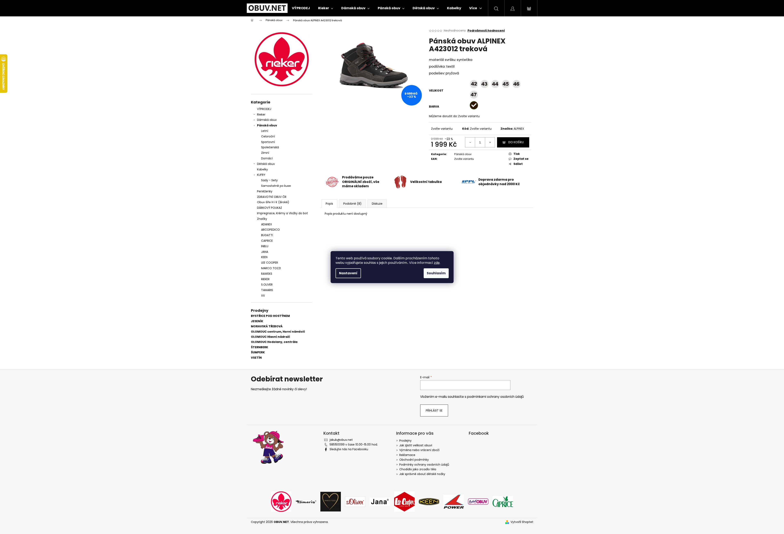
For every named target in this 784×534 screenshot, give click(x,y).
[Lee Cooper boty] (404, 501)
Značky (262, 219)
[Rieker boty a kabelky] (281, 501)
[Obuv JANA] (380, 501)
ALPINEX (519, 129)
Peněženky (264, 191)
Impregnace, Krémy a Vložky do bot (282, 213)
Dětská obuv (266, 164)
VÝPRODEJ (264, 109)
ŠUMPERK (258, 352)
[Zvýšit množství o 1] (490, 142)
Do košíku (516, 142)
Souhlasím (436, 273)
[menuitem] (301, 8)
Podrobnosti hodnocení (486, 31)
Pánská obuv (267, 125)
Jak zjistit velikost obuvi (415, 445)
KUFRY (261, 175)
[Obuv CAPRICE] (503, 501)
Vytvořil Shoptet (522, 522)
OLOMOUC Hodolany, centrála (274, 342)
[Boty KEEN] (429, 501)
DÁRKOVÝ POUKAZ (269, 208)
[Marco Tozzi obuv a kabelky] (330, 501)
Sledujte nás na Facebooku (349, 449)
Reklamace (407, 455)
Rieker (261, 114)
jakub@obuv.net (341, 440)
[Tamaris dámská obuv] (306, 501)
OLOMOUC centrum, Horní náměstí (278, 331)
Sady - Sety (269, 180)
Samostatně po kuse (276, 186)
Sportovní (268, 142)
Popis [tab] (329, 204)
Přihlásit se (434, 410)
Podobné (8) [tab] (352, 204)
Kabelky (262, 169)
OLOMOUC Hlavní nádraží (270, 336)
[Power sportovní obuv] (453, 501)
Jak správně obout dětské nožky (422, 474)
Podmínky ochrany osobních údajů (424, 465)
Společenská (270, 147)
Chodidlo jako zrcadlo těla (417, 469)
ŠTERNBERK (259, 347)
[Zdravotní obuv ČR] (478, 501)
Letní (264, 131)
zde (437, 262)
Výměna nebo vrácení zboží (419, 450)
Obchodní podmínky (414, 460)
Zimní (265, 153)
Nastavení (348, 273)
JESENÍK (257, 321)
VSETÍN (256, 357)
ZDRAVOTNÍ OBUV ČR (271, 197)
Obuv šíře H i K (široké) (273, 202)
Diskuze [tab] (377, 204)
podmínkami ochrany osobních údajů (495, 397)
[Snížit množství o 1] (470, 142)
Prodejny (405, 441)
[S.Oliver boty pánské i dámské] (355, 501)
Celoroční (268, 136)
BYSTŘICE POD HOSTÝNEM (270, 315)
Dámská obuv (267, 120)
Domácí (267, 158)
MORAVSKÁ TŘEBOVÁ (267, 326)
